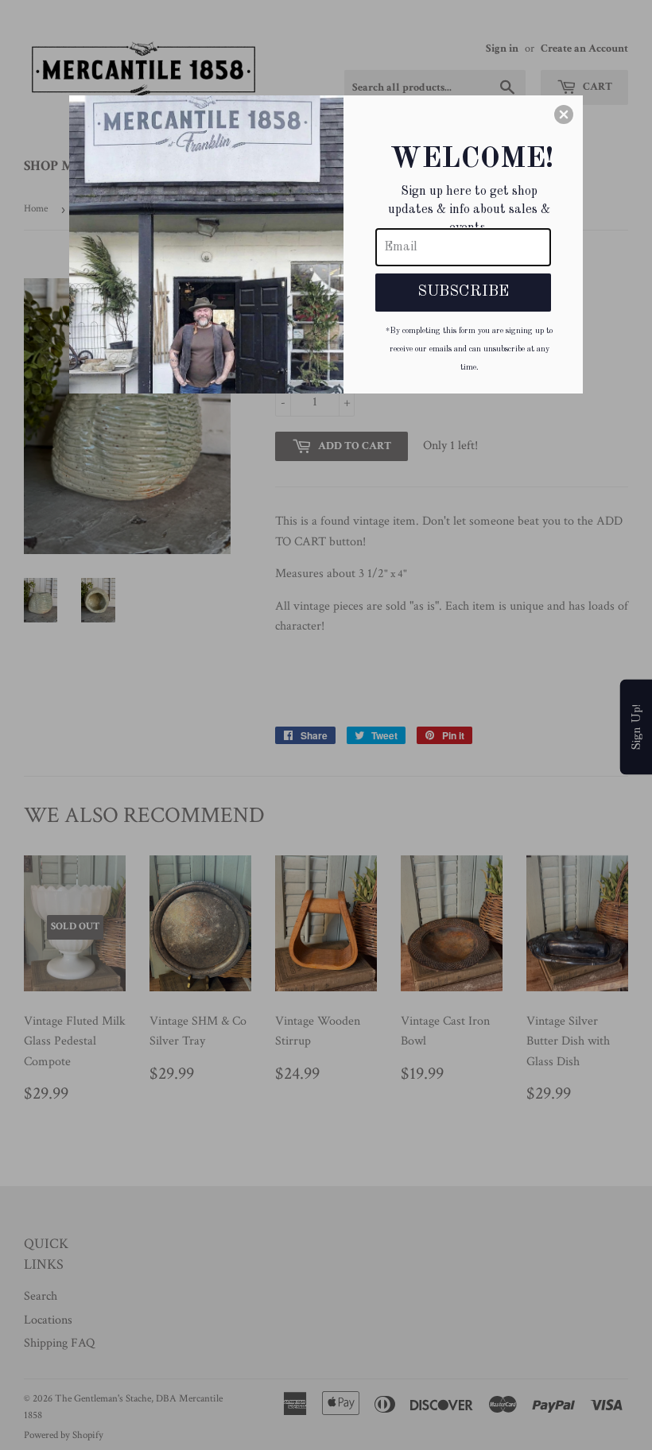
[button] (563, 114)
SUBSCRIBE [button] (463, 292)
